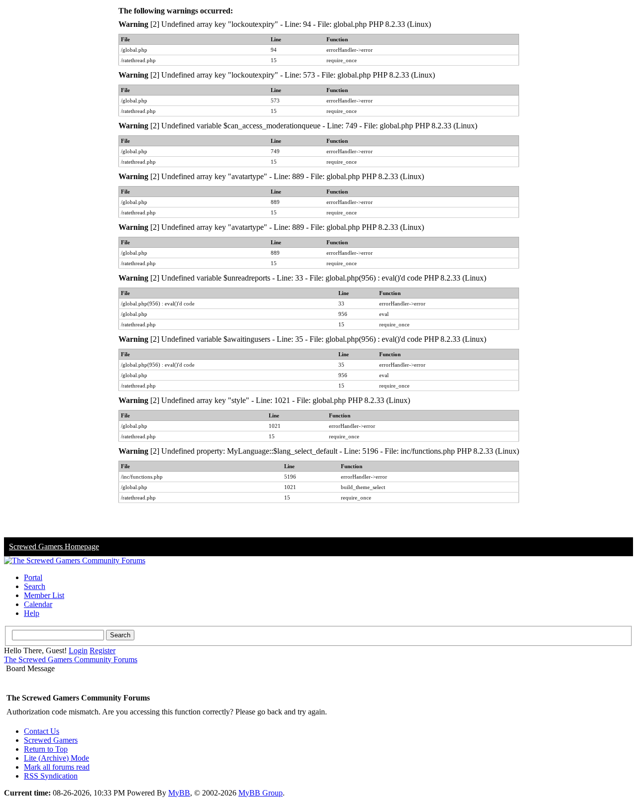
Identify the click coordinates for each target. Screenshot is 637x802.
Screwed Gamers (51, 740)
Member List (44, 595)
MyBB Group (260, 793)
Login (78, 650)
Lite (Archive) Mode (56, 758)
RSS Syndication (51, 776)
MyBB (179, 793)
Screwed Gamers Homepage (54, 546)
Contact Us (41, 731)
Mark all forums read (57, 767)
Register (102, 650)
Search (34, 586)
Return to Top (46, 749)
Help (31, 613)
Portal (33, 577)
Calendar (38, 604)
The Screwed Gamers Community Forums (70, 659)
